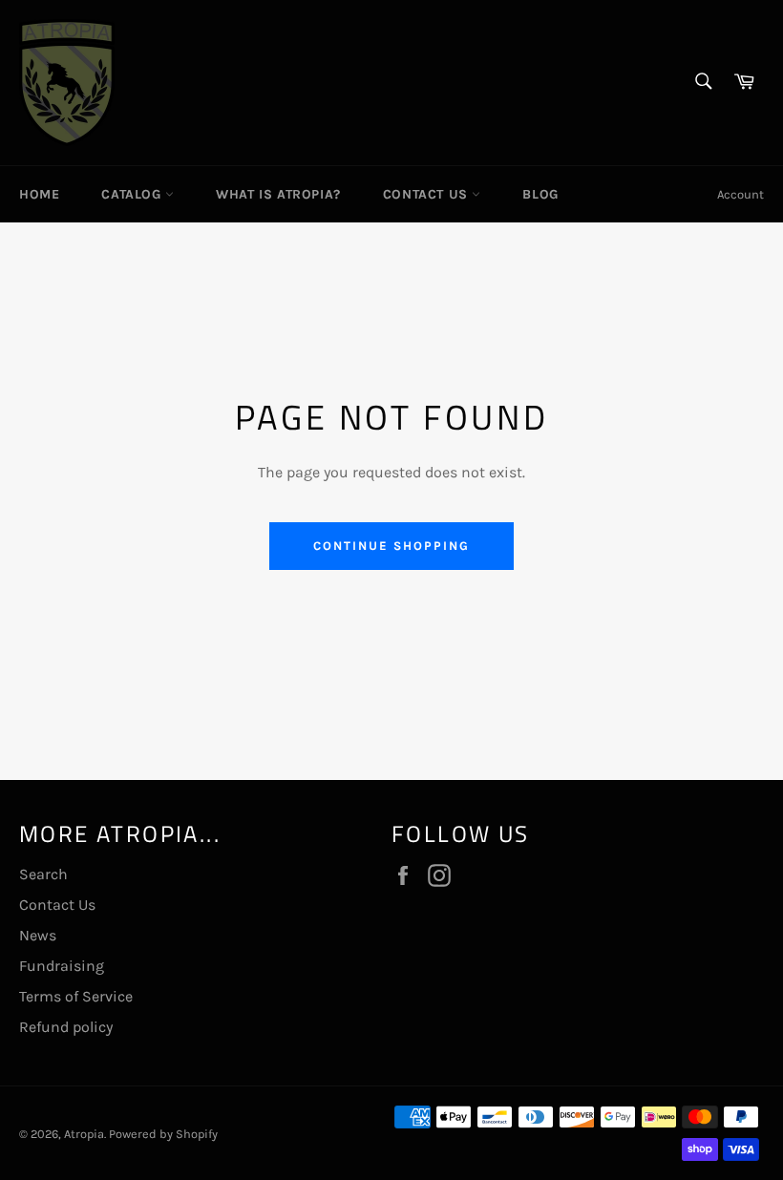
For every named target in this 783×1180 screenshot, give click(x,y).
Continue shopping (391, 545)
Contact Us (428, 194)
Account (740, 194)
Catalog (133, 194)
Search (43, 874)
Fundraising (61, 966)
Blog (540, 194)
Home (39, 194)
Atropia (84, 1134)
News (37, 935)
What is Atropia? (278, 194)
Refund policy (66, 1027)
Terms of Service (76, 996)
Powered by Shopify (163, 1134)
